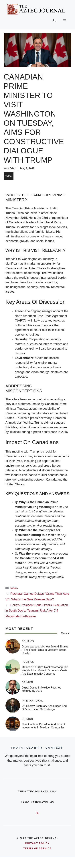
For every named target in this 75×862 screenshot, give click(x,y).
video (8, 175)
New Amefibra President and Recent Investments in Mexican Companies (43, 726)
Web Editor (10, 168)
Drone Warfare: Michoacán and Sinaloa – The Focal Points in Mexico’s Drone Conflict (45, 650)
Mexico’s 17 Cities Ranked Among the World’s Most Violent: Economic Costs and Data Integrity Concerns (45, 670)
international (32, 700)
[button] (55, 20)
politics (28, 641)
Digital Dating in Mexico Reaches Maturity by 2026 (41, 689)
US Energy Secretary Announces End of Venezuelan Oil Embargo (44, 707)
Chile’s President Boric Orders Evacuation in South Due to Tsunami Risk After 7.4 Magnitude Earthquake (36, 610)
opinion (27, 682)
